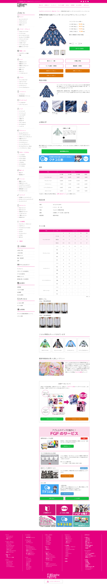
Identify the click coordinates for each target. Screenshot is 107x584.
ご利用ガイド (46, 5)
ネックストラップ (23, 201)
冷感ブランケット (23, 138)
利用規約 (86, 548)
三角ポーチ (21, 118)
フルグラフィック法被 (23, 53)
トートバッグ (22, 111)
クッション (22, 178)
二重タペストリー (23, 215)
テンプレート (53, 5)
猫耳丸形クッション (23, 188)
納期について (20, 255)
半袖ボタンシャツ (23, 61)
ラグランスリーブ (23, 21)
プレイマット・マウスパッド (25, 223)
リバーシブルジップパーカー (11, 550)
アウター (22, 77)
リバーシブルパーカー (23, 44)
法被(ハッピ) (23, 50)
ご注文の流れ (20, 252)
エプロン (21, 235)
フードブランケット (23, 142)
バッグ (21, 108)
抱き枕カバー (22, 174)
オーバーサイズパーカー (24, 35)
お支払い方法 (20, 250)
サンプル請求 (20, 305)
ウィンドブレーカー (23, 79)
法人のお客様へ (79, 5)
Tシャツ (21, 16)
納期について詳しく (77, 70)
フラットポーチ (22, 122)
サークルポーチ (22, 124)
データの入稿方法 (21, 273)
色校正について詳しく (51, 70)
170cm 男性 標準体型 (45, 301)
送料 (18, 260)
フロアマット (22, 225)
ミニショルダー (22, 114)
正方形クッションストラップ (25, 197)
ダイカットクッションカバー (25, 186)
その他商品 (22, 221)
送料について (87, 544)
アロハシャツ (22, 67)
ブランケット (23, 130)
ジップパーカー (22, 33)
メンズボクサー (22, 102)
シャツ (21, 59)
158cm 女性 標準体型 (45, 315)
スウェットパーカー (9, 548)
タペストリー (23, 205)
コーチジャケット (23, 85)
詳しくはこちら (67, 493)
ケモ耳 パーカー (22, 42)
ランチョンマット (23, 233)
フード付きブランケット (30, 554)
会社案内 (86, 559)
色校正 (21, 241)
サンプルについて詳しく (67, 475)
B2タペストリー (22, 209)
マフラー (21, 229)
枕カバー (21, 172)
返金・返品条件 (20, 258)
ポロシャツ (21, 71)
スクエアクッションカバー (24, 185)
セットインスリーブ (23, 19)
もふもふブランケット (23, 132)
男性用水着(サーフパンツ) (24, 95)
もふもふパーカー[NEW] (24, 37)
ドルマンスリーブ (23, 22)
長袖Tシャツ (21, 24)
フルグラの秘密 (61, 5)
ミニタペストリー (23, 213)
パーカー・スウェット (25, 29)
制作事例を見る (64, 151)
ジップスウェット (23, 40)
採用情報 (72, 5)
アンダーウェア (23, 100)
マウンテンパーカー (23, 83)
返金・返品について (88, 542)
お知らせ (67, 5)
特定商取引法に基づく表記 (89, 566)
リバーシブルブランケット (24, 134)
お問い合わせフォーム (62, 193)
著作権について (88, 557)
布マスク (21, 237)
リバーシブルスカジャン (24, 87)
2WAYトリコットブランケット (25, 136)
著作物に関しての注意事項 (22, 279)
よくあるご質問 (20, 302)
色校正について (20, 276)
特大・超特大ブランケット (30, 553)
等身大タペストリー (23, 211)
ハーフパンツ (23, 91)
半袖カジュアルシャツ (23, 65)
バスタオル (21, 162)
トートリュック (22, 113)
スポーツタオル (22, 160)
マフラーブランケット (23, 140)
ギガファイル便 (70, 386)
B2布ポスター (22, 217)
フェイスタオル (22, 156)
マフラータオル (22, 158)
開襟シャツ (21, 69)
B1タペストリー (22, 207)
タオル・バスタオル (24, 152)
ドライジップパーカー (23, 39)
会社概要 (19, 292)
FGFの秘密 (87, 562)
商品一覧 (41, 5)
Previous (38, 52)
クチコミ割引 (20, 316)
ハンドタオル (22, 154)
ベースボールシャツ (23, 73)
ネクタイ (21, 231)
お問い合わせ (86, 5)
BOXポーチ (21, 120)
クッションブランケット (24, 144)
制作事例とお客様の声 (89, 545)
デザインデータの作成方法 (22, 271)
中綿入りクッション (23, 183)
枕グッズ (22, 170)
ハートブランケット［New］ (25, 148)
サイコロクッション (23, 190)
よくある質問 (77, 498)
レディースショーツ (23, 104)
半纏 (20, 55)
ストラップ (22, 195)
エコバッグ (21, 116)
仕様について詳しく (51, 75)
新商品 (66, 561)
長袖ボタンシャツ (23, 63)
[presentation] (37, 345)
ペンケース (21, 126)
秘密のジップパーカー (23, 46)
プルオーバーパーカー (23, 31)
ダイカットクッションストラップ (26, 199)
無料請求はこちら (67, 446)
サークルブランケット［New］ (25, 146)
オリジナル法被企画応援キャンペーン (25, 313)
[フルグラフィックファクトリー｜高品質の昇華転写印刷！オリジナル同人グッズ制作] (22, 5)
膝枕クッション (22, 181)
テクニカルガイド (88, 550)
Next (67, 52)
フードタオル (22, 166)
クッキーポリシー (88, 569)
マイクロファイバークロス (24, 227)
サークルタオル (22, 164)
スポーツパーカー (23, 81)
